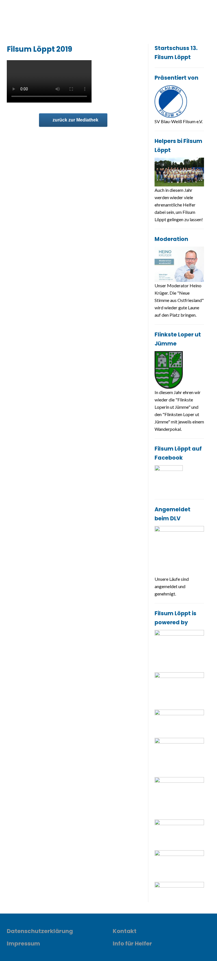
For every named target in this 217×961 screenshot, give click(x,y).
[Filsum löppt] (28, 14)
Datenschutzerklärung (40, 931)
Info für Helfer (132, 943)
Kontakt (124, 931)
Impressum (23, 943)
